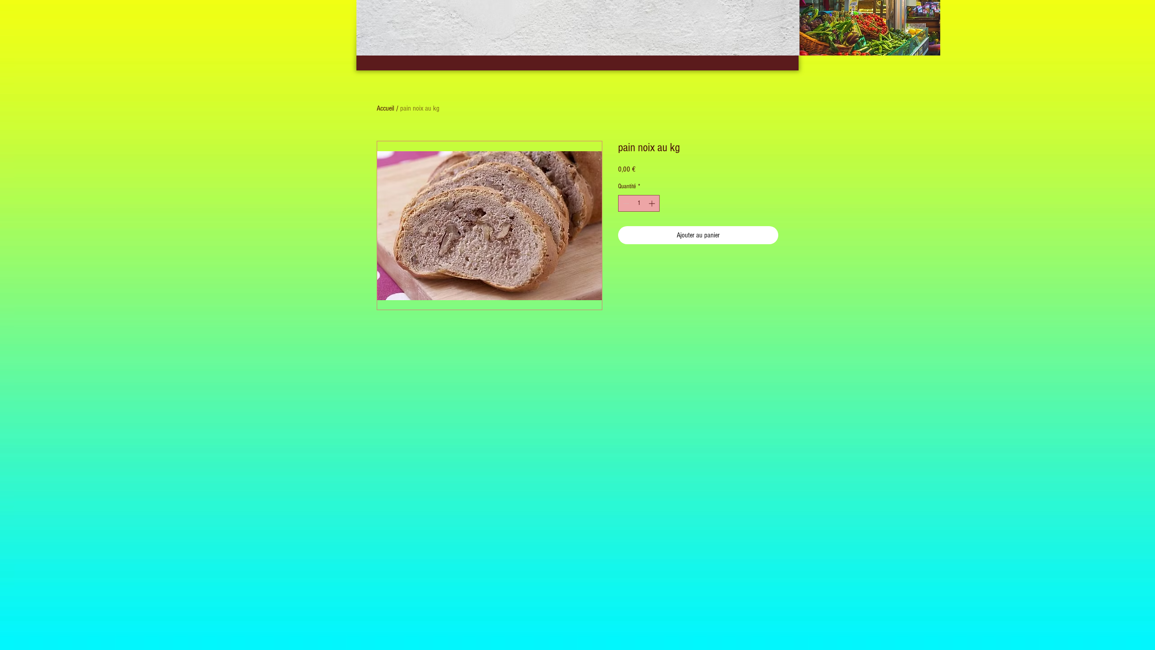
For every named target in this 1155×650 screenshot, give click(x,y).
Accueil (385, 108)
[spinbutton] (639, 203)
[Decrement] (625, 203)
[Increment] (652, 203)
